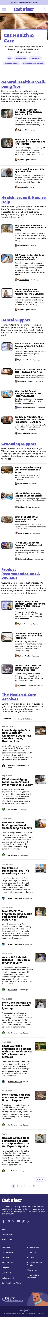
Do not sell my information (33, 1276)
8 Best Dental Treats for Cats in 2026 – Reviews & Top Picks (30, 371)
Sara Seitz (23, 624)
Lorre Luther (24, 533)
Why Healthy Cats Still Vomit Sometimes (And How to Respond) (16, 1097)
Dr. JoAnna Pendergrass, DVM (18, 765)
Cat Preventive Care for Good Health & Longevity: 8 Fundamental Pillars (29, 257)
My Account (7, 1239)
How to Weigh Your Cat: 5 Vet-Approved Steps (30, 170)
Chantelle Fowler (26, 685)
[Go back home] (24, 10)
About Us (31, 1257)
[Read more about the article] (7, 113)
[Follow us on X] (13, 1221)
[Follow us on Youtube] (18, 1221)
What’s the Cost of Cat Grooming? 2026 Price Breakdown (26, 519)
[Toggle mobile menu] (4, 10)
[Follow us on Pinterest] (28, 1221)
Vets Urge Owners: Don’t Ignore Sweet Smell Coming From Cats (17, 825)
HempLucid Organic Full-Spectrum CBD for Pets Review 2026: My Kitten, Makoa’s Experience (30, 605)
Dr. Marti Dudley (26, 360)
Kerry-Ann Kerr (25, 656)
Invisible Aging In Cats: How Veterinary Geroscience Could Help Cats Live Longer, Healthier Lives (16, 735)
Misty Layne (24, 159)
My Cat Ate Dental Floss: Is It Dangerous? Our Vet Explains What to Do (29, 346)
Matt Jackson (24, 245)
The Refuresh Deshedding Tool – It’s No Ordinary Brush (15, 871)
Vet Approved (8, 1278)
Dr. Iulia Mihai (25, 433)
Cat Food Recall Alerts (11, 1283)
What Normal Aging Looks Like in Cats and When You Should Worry (17, 782)
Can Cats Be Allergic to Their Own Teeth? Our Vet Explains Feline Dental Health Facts (29, 419)
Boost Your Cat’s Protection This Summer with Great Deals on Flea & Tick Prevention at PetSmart (17, 1051)
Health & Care (8, 1262)
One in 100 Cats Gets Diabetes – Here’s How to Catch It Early (16, 960)
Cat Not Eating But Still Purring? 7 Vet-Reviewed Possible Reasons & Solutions (29, 291)
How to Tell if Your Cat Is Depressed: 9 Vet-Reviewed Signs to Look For (29, 112)
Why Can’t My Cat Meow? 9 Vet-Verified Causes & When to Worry (30, 227)
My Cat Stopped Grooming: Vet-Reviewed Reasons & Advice (28, 470)
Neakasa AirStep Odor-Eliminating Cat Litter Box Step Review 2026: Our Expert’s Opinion (16, 1142)
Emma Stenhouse (26, 559)
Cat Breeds (7, 1273)
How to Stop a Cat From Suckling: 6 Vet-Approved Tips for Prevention (30, 141)
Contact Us (31, 1252)
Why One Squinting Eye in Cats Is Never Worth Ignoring (16, 1005)
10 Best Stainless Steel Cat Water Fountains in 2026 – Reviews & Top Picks (28, 667)
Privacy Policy (33, 1270)
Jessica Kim (24, 130)
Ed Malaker (24, 483)
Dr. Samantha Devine (27, 407)
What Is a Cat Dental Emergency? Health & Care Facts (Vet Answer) (28, 394)
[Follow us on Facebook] (3, 1221)
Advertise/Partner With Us (34, 1263)
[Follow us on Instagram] (8, 1221)
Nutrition (5, 1257)
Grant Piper (24, 280)
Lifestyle (5, 1268)
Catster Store (7, 1234)
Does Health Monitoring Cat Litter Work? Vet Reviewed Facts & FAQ (29, 635)
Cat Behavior (7, 1252)
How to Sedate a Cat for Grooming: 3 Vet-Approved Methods (28, 545)
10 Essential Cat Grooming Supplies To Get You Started (29, 494)
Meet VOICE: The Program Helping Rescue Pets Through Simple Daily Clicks (17, 915)
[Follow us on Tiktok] (23, 1221)
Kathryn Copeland (26, 381)
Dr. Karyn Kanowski (15, 898)
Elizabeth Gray (25, 507)
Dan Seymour (12, 809)
